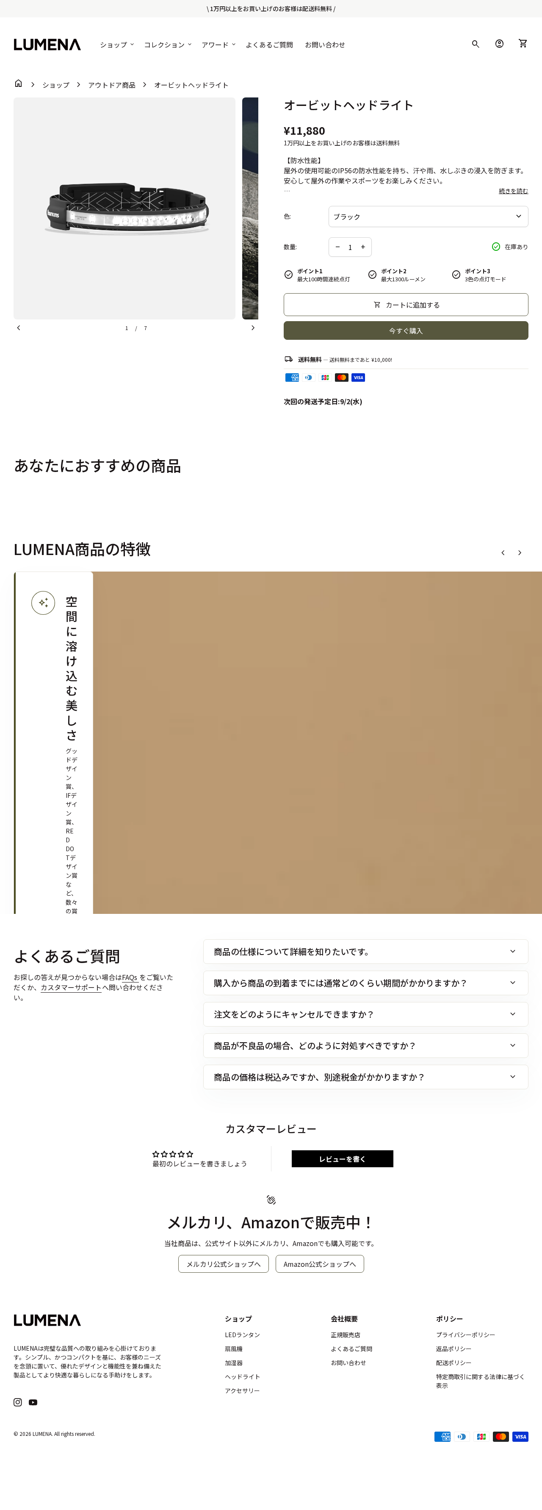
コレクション (168, 44)
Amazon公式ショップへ (320, 1264)
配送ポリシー (454, 1362)
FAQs (130, 977)
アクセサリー (242, 1390)
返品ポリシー (454, 1348)
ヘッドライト (242, 1376)
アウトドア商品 (112, 85)
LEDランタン (242, 1334)
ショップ (118, 44)
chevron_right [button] (520, 553)
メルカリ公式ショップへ (223, 1264)
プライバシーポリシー (465, 1334)
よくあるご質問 (269, 44)
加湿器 (234, 1362)
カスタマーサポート (71, 987)
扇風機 (234, 1348)
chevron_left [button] (503, 553)
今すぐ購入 (406, 330)
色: (287, 216)
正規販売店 (345, 1334)
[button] (53, 904)
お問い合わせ (325, 44)
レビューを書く (342, 1159)
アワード (219, 44)
